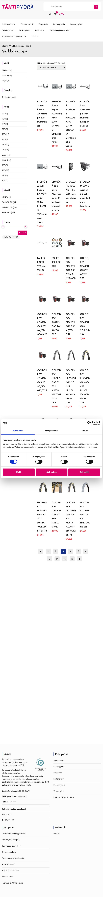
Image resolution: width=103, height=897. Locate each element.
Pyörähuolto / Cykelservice (14, 36)
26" (3, 150)
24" (3, 144)
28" (3, 170)
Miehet (5, 70)
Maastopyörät (76, 24)
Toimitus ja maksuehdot (11, 846)
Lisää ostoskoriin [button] (42, 144)
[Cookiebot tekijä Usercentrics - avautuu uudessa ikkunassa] (89, 423)
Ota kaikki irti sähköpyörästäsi (13, 834)
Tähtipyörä (6, 97)
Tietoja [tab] (85, 431)
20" (3, 134)
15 (64, 559)
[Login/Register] (50, 14)
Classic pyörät (27, 24)
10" (3, 113)
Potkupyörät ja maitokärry (64, 797)
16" (3, 129)
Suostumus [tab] (18, 431)
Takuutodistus (7, 877)
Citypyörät (43, 24)
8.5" (3, 180)
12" (3, 119)
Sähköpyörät (7, 24)
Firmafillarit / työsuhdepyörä (13, 858)
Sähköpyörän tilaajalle (10, 840)
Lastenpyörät (59, 24)
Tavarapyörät (7, 30)
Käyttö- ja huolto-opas (10, 871)
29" (3, 175)
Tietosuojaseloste (9, 852)
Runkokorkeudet (8, 864)
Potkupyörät (24, 30)
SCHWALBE (7, 202)
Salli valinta (51, 472)
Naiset (5, 75)
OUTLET (35, 36)
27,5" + (5, 160)
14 (57, 559)
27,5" (4, 155)
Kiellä (18, 472)
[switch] (38, 462)
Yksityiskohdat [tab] (51, 431)
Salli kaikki (84, 472)
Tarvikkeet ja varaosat (59, 30)
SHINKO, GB (7, 207)
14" (3, 124)
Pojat (4, 80)
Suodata (22, 233)
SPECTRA (6, 212)
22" (3, 139)
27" (3, 165)
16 (72, 559)
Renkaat (38, 30)
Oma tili (57, 834)
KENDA (5, 197)
